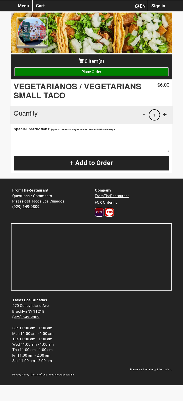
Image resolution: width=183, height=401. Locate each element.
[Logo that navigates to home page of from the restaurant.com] (99, 212)
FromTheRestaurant (112, 196)
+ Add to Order (91, 163)
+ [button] (165, 114)
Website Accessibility (61, 374)
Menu (23, 6)
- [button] (144, 114)
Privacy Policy (20, 374)
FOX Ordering (106, 202)
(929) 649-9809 (26, 206)
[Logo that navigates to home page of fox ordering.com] (109, 212)
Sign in (158, 6)
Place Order (91, 71)
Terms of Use (39, 374)
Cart (40, 6)
